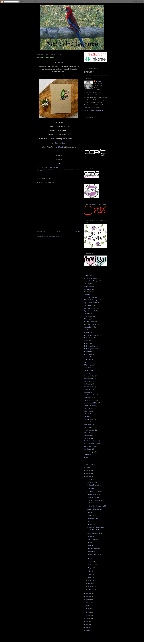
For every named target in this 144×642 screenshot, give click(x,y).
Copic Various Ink (89, 311)
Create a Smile (88, 316)
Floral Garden (91, 545)
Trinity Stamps (88, 438)
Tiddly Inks (87, 433)
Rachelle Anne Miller (90, 403)
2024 (87, 467)
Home (59, 232)
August (90, 568)
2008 (87, 631)
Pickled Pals (91, 536)
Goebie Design (88, 338)
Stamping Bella (88, 419)
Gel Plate (86, 332)
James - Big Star (92, 539)
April (90, 580)
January (90, 590)
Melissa (99, 81)
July (89, 571)
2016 (87, 606)
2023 (87, 470)
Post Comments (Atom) (53, 236)
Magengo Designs (89, 376)
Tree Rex (90, 512)
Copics (86, 313)
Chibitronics (87, 294)
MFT (85, 373)
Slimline (86, 416)
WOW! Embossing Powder (92, 444)
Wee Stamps (87, 449)
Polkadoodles (88, 398)
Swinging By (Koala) (94, 555)
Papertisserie (88, 392)
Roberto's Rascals (89, 406)
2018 (87, 600)
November (91, 482)
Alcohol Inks (88, 275)
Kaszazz (86, 357)
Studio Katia (87, 425)
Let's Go (90, 521)
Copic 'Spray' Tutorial (90, 303)
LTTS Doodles (88, 365)
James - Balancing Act (94, 509)
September (91, 565)
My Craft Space (89, 387)
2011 (87, 621)
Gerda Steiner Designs (91, 335)
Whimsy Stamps (89, 452)
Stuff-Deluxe (88, 427)
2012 (87, 618)
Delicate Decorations (94, 485)
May (89, 577)
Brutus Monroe (88, 286)
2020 (87, 593)
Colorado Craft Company (91, 300)
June (89, 574)
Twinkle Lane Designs (91, 441)
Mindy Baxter (88, 381)
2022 (87, 473)
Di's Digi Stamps (89, 322)
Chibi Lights (87, 292)
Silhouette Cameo (89, 414)
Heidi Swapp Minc (89, 346)
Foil (85, 330)
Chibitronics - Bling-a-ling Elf (96, 506)
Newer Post (41, 232)
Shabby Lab (87, 411)
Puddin (89, 542)
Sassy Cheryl (88, 408)
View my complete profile (93, 110)
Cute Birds (90, 488)
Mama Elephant (89, 379)
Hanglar (86, 343)
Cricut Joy (87, 319)
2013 (87, 615)
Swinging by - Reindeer (94, 491)
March (90, 583)
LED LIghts (87, 360)
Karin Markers (88, 354)
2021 (87, 476)
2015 (87, 609)
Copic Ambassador (64, 169)
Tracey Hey (87, 435)
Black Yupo (87, 284)
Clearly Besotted (50, 169)
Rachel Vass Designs (90, 400)
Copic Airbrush (88, 305)
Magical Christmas (93, 497)
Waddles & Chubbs (93, 518)
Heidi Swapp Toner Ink (91, 349)
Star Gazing (91, 524)
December (91, 479)
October (90, 562)
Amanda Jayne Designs (91, 281)
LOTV (86, 362)
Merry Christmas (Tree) (94, 533)
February (91, 586)
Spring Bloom (91, 558)
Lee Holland (87, 368)
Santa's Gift (91, 552)
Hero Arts (87, 351)
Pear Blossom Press (90, 395)
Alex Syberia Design (90, 278)
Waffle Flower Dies (90, 446)
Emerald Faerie (88, 327)
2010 (87, 624)
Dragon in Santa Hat (93, 494)
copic (85, 457)
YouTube (86, 454)
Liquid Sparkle (59, 147)
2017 (87, 603)
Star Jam (86, 422)
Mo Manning (88, 384)
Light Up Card (88, 370)
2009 (87, 627)
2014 (87, 612)
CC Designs (87, 289)
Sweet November (89, 430)
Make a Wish (91, 515)
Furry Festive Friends (94, 549)
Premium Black (60, 143)
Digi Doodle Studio (90, 324)
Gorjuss (86, 341)
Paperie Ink (87, 389)
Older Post (77, 232)
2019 (87, 596)
